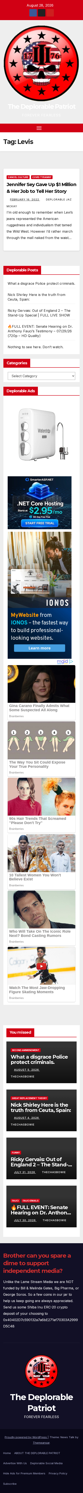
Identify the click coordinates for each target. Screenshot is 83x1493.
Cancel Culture (18, 177)
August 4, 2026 (27, 1117)
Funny (16, 1152)
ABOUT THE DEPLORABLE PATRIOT (37, 1453)
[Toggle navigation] (39, 128)
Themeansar (41, 1442)
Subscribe (10, 1483)
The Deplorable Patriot (42, 106)
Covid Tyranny (41, 177)
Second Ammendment (25, 1050)
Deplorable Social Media (46, 1463)
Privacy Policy (58, 1473)
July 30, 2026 (25, 1220)
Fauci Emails (31, 1200)
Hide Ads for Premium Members (24, 1473)
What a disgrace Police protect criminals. (41, 283)
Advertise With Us (15, 1463)
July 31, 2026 (25, 1172)
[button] (70, 128)
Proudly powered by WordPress (26, 1437)
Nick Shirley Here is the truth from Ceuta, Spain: (41, 1107)
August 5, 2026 (27, 1069)
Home (7, 1453)
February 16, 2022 (25, 199)
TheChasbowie (54, 1172)
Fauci (15, 1200)
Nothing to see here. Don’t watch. (36, 347)
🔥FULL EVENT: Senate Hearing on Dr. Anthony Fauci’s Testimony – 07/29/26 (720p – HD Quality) (40, 331)
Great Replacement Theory (29, 1098)
